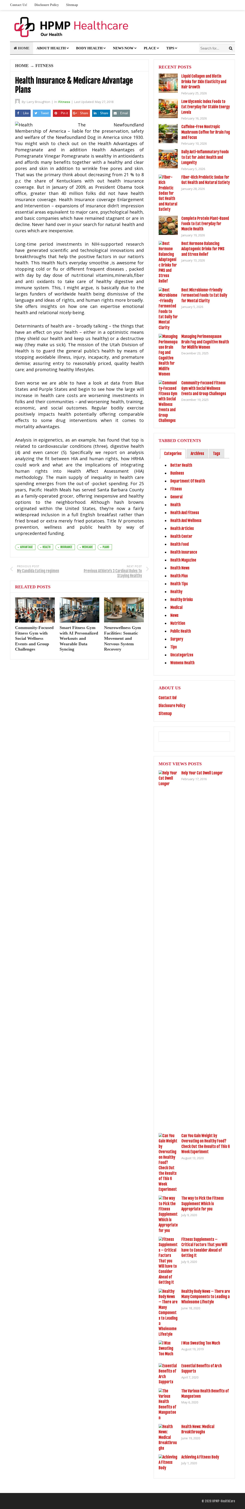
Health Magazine (183, 560)
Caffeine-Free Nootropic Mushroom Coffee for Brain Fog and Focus (205, 132)
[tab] (173, 453)
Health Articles (182, 528)
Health (175, 504)
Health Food (179, 544)
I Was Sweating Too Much (200, 1343)
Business (177, 473)
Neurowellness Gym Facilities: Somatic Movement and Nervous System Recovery (122, 638)
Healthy (176, 591)
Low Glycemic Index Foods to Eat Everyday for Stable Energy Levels (205, 107)
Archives (197, 453)
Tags (216, 453)
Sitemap (72, 5)
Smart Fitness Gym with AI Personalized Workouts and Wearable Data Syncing (79, 638)
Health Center (181, 536)
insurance (66, 547)
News (174, 615)
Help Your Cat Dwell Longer (202, 773)
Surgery (176, 639)
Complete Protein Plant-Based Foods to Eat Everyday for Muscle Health (205, 224)
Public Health (180, 631)
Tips (170, 48)
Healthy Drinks (181, 599)
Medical (176, 607)
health (46, 547)
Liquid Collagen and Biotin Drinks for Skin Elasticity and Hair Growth (203, 81)
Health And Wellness (185, 520)
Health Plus (179, 575)
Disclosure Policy (46, 5)
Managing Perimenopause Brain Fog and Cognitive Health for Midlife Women (205, 342)
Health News (179, 568)
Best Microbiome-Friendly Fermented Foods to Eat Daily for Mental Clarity (204, 295)
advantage (26, 547)
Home (23, 48)
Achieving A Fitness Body (200, 1457)
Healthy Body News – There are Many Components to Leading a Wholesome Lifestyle (205, 1297)
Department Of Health (187, 481)
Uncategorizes (181, 654)
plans (106, 547)
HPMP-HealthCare (223, 1501)
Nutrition (177, 623)
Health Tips (179, 583)
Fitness (44, 65)
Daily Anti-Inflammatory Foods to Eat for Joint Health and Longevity (205, 157)
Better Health (181, 465)
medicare (87, 547)
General (176, 496)
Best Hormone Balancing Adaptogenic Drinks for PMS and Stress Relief (202, 249)
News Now (123, 48)
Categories (173, 453)
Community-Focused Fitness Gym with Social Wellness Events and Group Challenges (34, 638)
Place (150, 48)
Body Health (89, 48)
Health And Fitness (184, 512)
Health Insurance (183, 552)
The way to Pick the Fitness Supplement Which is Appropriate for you (202, 1203)
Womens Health (182, 662)
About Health (51, 48)
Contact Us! (18, 5)
